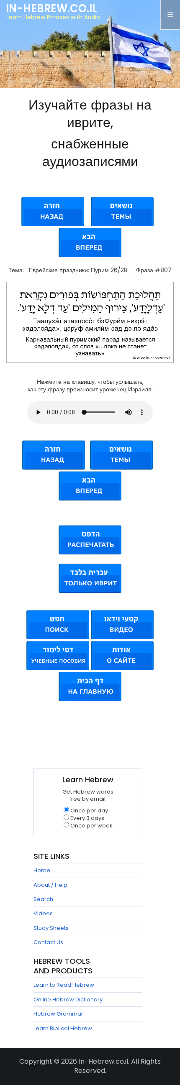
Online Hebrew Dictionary (68, 999)
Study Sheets (51, 928)
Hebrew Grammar (58, 1014)
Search (43, 899)
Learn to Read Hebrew (63, 985)
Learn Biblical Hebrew (62, 1028)
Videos (43, 913)
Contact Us (48, 942)
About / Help (50, 885)
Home (41, 870)
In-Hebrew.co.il (51, 8)
